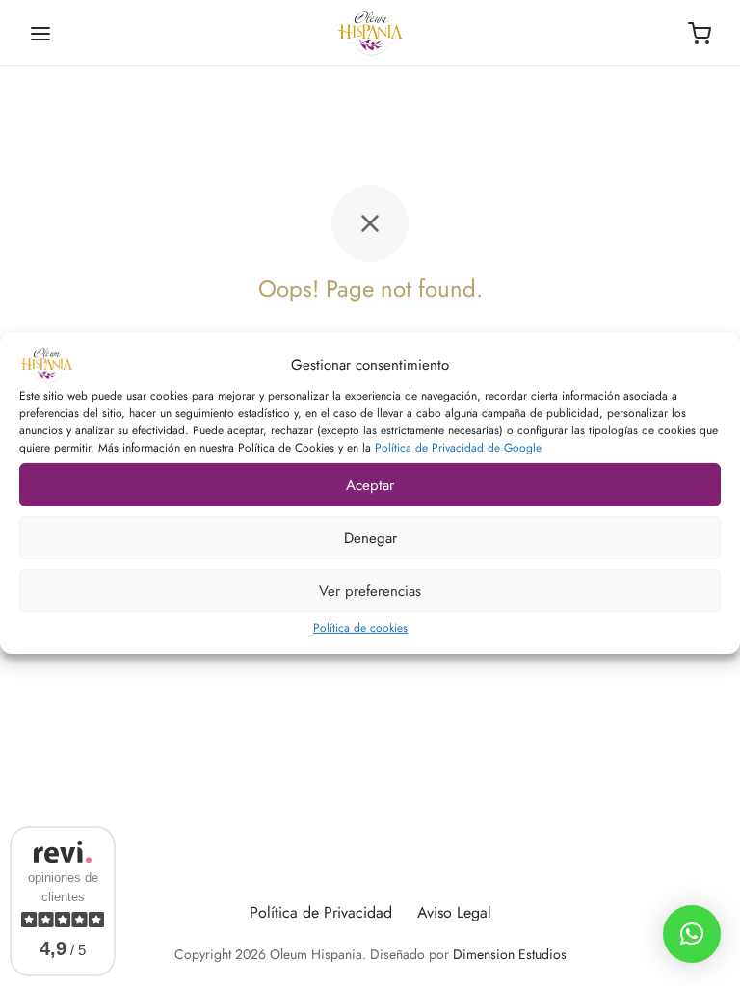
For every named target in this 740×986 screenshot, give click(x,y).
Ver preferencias (370, 590)
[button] (692, 934)
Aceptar (370, 484)
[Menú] (40, 33)
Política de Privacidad (321, 912)
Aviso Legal (454, 912)
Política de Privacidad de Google (458, 447)
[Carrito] (699, 33)
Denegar (370, 537)
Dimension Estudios (510, 954)
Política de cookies (360, 627)
